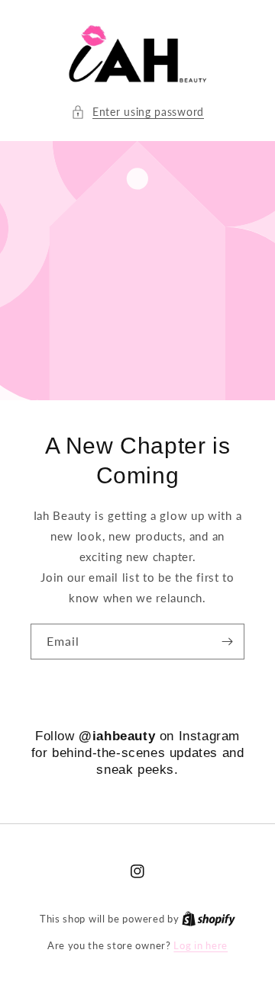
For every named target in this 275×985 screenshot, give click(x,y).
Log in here (200, 945)
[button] (137, 111)
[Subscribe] (227, 641)
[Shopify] (208, 919)
